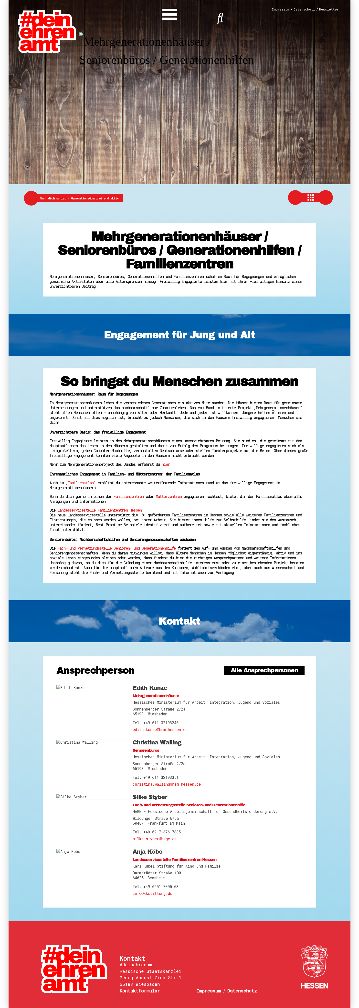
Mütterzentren (169, 496)
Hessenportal (314, 966)
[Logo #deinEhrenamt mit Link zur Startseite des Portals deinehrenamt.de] (47, 31)
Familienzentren (129, 496)
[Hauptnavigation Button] (169, 13)
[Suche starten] (220, 17)
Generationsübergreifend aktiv (95, 198)
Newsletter (329, 9)
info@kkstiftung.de (152, 893)
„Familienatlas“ (81, 482)
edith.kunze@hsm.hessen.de (160, 729)
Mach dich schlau (55, 198)
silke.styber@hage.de (155, 838)
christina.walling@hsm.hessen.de (167, 784)
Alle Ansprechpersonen (264, 670)
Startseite (77, 969)
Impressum (280, 9)
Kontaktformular (140, 991)
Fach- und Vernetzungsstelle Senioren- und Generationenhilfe (117, 548)
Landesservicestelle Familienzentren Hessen (100, 510)
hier (166, 464)
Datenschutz (304, 9)
